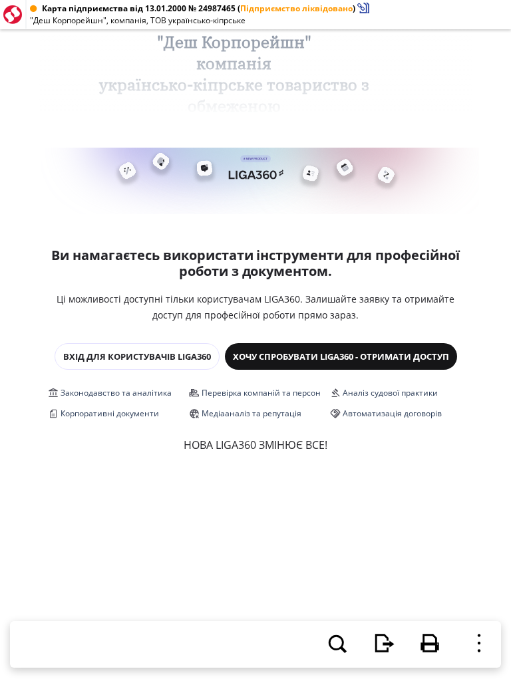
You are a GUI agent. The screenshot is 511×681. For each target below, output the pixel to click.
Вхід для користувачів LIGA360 (137, 356)
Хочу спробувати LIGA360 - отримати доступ (341, 356)
